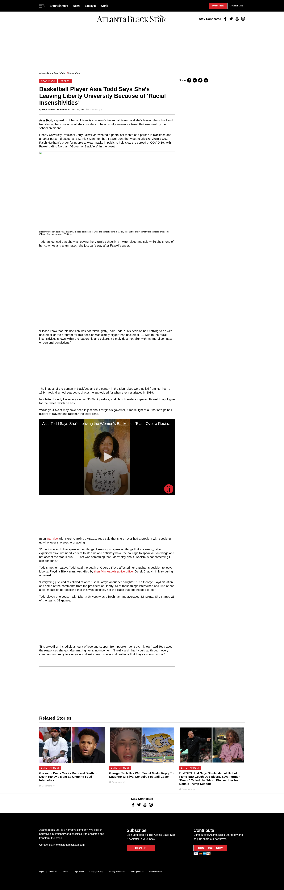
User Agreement (137, 871)
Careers (65, 871)
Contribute (236, 6)
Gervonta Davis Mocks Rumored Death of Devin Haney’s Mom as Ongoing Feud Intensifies (68, 777)
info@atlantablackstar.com (69, 844)
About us (53, 871)
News (76, 5)
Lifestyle (90, 5)
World (104, 5)
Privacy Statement (117, 871)
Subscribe (218, 6)
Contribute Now (210, 848)
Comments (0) (95, 109)
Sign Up (140, 848)
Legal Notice (79, 871)
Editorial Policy (155, 871)
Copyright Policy (96, 871)
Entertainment (59, 5)
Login (41, 871)
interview (52, 538)
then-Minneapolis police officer (114, 571)
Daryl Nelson (48, 109)
